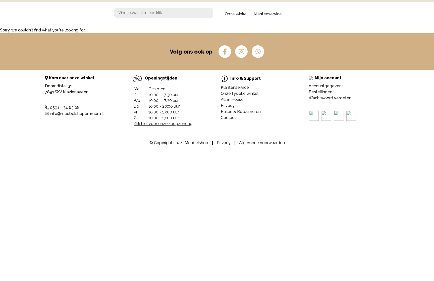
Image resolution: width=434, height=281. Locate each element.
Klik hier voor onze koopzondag (163, 123)
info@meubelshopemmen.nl (76, 113)
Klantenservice (268, 14)
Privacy (228, 105)
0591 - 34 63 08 (64, 107)
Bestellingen (320, 92)
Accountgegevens (326, 86)
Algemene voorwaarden (262, 142)
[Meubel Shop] (84, 14)
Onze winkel (236, 14)
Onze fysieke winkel (239, 93)
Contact (228, 117)
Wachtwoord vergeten (330, 98)
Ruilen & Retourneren (241, 111)
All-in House (232, 99)
